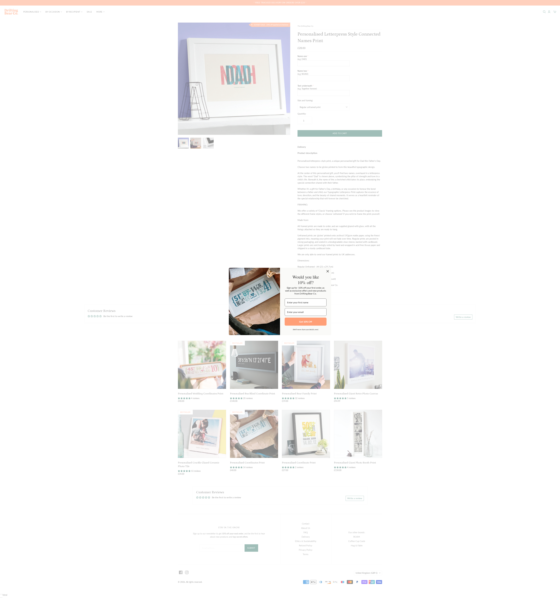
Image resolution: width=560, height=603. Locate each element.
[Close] (327, 271)
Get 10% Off (305, 321)
